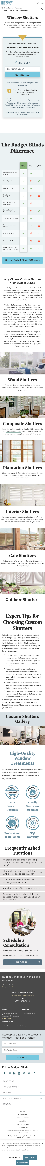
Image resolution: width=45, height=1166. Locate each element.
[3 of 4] (23, 742)
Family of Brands (11, 1087)
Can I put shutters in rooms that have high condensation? (19, 881)
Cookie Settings (15, 1157)
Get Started (22, 75)
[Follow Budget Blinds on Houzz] (14, 1073)
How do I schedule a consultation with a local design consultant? (19, 872)
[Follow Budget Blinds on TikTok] (34, 1073)
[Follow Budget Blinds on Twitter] (24, 1073)
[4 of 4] (24, 742)
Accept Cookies (22, 1162)
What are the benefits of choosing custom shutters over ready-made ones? (20, 862)
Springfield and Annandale (13, 8)
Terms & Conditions (22, 1118)
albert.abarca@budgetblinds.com (22, 995)
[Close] (42, 1143)
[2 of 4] (21, 742)
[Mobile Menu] (43, 3)
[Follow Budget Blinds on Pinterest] (29, 1073)
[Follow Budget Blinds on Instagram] (9, 1073)
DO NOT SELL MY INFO (22, 1124)
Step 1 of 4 (23, 62)
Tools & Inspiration (12, 1098)
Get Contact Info (21, 10)
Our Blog (7, 1104)
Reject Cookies (30, 1157)
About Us (7, 1092)
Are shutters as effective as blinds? (20, 888)
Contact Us (21, 962)
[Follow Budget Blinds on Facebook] (4, 1073)
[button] (8, 10)
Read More (7, 1018)
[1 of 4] (20, 742)
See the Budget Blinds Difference (22, 260)
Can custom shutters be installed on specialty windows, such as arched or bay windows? (21, 897)
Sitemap (22, 1111)
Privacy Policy (30, 107)
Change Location (7, 987)
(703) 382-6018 (42, 9)
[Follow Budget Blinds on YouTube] (19, 1073)
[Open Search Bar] (38, 3)
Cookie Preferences (22, 1128)
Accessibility (22, 1121)
